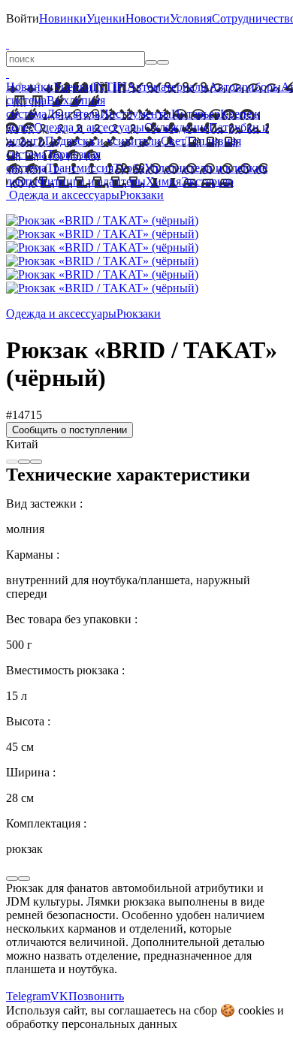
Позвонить (96, 996)
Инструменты (135, 113)
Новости (147, 18)
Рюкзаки (141, 194)
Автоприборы (245, 86)
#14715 (24, 414)
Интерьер (195, 113)
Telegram (28, 996)
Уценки (105, 18)
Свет (173, 140)
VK (59, 996)
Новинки (62, 18)
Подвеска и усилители (103, 140)
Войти (22, 18)
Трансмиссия (80, 167)
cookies (256, 1010)
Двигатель (73, 113)
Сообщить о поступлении (69, 430)
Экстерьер (207, 181)
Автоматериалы (168, 86)
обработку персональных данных (91, 1023)
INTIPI (109, 86)
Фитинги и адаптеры (92, 181)
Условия (191, 18)
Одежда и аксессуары (89, 127)
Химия (163, 181)
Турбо (128, 167)
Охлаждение (176, 127)
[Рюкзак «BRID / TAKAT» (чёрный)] (102, 220)
